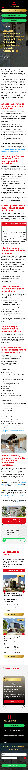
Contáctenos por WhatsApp (13, 765)
